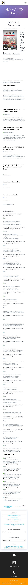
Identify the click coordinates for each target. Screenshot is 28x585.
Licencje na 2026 (14, 517)
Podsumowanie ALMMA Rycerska (14, 519)
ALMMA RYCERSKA (14, 522)
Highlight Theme (22, 583)
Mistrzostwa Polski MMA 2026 (14, 515)
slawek (6, 28)
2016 (10, 28)
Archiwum (22, 547)
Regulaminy (8, 546)
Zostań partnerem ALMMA (16, 546)
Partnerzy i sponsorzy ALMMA (13, 547)
